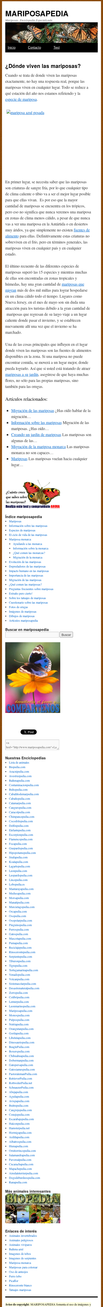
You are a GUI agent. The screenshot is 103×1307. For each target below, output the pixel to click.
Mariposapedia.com (20, 1011)
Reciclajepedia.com (20, 947)
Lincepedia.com (18, 880)
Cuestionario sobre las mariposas (28, 602)
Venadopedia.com (19, 974)
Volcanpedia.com (19, 979)
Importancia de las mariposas (26, 575)
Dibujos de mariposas (22, 616)
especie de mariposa (21, 99)
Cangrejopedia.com (20, 1110)
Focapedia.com (18, 844)
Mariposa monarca (20, 539)
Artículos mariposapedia (23, 620)
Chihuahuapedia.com (21, 1056)
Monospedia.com (19, 1015)
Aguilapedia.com (19, 1096)
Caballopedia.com (19, 798)
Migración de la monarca (27, 557)
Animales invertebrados (23, 1236)
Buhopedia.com (18, 789)
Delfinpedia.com (18, 826)
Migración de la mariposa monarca (38, 446)
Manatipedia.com (19, 902)
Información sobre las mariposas (36, 422)
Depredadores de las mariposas (27, 566)
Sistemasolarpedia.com (22, 984)
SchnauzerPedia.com (21, 1087)
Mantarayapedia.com (21, 889)
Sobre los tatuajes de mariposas (27, 598)
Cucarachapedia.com (21, 1164)
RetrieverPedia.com (20, 1078)
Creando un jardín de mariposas (36, 434)
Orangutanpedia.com (21, 1029)
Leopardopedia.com (20, 875)
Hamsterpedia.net (19, 1128)
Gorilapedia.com (18, 1033)
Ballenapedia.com (19, 780)
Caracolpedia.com (19, 812)
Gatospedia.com (18, 934)
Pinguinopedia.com (20, 925)
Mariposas (19, 458)
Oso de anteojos (18, 1272)
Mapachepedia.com (20, 1169)
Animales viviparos (20, 1245)
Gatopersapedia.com (21, 1065)
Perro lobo (15, 1276)
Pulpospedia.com (19, 1020)
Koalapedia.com (18, 862)
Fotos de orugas (18, 607)
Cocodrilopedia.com (21, 821)
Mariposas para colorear (23, 1267)
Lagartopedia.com (19, 866)
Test (57, 47)
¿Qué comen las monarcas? (29, 553)
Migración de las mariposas (32, 410)
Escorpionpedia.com (21, 835)
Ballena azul (16, 1249)
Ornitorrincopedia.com (22, 1151)
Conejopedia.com (19, 1114)
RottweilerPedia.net (20, 1083)
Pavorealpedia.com (20, 1160)
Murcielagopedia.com (21, 907)
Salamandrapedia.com (22, 1155)
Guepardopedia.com (21, 848)
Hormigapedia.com (20, 1132)
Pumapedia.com (18, 943)
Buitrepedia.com (18, 1105)
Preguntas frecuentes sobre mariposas (31, 589)
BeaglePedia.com (19, 1047)
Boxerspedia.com (19, 1051)
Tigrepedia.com (18, 965)
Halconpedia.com (19, 1123)
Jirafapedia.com (18, 857)
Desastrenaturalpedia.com (24, 988)
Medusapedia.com (19, 893)
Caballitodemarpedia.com (24, 794)
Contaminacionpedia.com (24, 785)
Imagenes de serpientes (22, 1258)
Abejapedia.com (18, 1092)
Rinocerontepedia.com (22, 952)
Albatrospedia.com (20, 1141)
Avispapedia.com (19, 1101)
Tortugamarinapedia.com (23, 970)
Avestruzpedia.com (20, 776)
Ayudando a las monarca (27, 544)
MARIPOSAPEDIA (36, 13)
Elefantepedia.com (19, 830)
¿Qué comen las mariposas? (25, 584)
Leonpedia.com (18, 871)
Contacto (34, 47)
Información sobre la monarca (30, 548)
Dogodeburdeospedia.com (24, 1178)
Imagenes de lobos (20, 1254)
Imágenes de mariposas (22, 611)
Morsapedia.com (19, 898)
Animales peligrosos (21, 1240)
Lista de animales (19, 762)
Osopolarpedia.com (20, 920)
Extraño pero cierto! (20, 593)
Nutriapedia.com (18, 1024)
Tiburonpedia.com (19, 961)
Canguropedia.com (20, 807)
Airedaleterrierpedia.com (23, 1173)
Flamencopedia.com (20, 839)
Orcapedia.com (18, 911)
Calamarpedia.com (20, 803)
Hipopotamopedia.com (22, 853)
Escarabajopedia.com (21, 1119)
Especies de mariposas (22, 530)
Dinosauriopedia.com (21, 1042)
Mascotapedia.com (20, 938)
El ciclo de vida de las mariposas (28, 535)
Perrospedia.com (19, 929)
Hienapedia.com (18, 1146)
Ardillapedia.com (19, 1137)
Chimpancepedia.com (21, 816)
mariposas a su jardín (21, 374)
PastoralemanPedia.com (23, 1074)
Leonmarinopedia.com (22, 1006)
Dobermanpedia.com (21, 1060)
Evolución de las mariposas (25, 562)
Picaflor (13, 1281)
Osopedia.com (17, 916)
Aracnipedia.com (19, 771)
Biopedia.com (17, 767)
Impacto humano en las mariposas (29, 571)
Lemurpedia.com (19, 1002)
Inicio (12, 47)
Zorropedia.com (18, 993)
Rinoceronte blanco (20, 1285)
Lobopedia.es (17, 884)
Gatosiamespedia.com (22, 1069)
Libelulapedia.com (19, 1038)
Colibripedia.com (19, 997)
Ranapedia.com (18, 1182)
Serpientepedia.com (20, 956)
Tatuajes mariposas (20, 1290)
